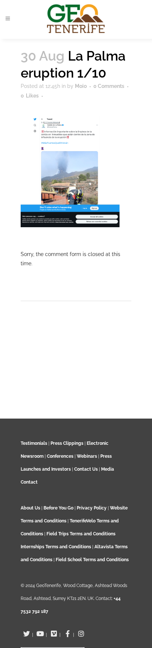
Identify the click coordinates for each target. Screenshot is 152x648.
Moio (81, 86)
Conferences (60, 456)
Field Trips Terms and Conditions (80, 533)
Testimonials (34, 443)
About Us (30, 508)
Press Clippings (67, 443)
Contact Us (86, 469)
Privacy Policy (92, 508)
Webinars (87, 456)
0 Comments (108, 86)
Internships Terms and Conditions (56, 546)
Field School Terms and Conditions (92, 559)
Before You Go (57, 508)
